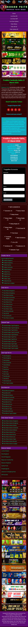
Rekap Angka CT (8, 219)
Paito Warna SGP (22, 616)
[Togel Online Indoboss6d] (14, 489)
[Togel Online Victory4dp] (14, 496)
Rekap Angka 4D (8, 228)
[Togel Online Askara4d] (14, 515)
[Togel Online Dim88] (14, 41)
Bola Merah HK (6, 393)
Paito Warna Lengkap (8, 318)
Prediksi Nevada (7, 280)
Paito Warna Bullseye (8, 299)
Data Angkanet (5, 454)
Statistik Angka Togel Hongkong (11, 327)
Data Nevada (6, 376)
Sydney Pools (4, 465)
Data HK (5, 618)
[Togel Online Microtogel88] (14, 483)
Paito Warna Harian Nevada (10, 441)
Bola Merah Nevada (8, 411)
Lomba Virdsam (5, 451)
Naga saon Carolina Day (7, 459)
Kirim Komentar (8, 199)
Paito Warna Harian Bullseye (10, 430)
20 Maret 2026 (6, 84)
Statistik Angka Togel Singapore (11, 325)
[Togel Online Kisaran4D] (14, 54)
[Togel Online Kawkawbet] (14, 502)
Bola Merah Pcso (7, 402)
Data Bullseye (6, 364)
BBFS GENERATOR (14, 207)
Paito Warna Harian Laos (9, 436)
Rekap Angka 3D (21, 219)
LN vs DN (14, 242)
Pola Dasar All (21, 228)
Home (14, 13)
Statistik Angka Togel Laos (9, 341)
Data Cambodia (7, 362)
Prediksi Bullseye (7, 269)
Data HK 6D (6, 378)
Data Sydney (6, 360)
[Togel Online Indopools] (14, 594)
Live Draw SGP (14, 18)
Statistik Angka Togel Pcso (9, 336)
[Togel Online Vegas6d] (14, 509)
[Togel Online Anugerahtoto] (14, 575)
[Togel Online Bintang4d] (14, 522)
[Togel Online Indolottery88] (14, 581)
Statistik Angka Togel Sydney (10, 330)
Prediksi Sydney (7, 265)
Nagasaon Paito (5, 87)
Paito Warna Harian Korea (9, 434)
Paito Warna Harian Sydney (10, 425)
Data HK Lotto (6, 622)
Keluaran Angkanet (6, 462)
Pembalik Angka (8, 237)
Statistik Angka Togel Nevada (10, 346)
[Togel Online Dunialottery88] (14, 568)
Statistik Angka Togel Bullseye (10, 334)
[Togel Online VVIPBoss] (14, 34)
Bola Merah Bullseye (8, 399)
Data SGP (9, 618)
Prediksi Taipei (6, 278)
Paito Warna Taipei (8, 308)
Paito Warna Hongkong (9, 293)
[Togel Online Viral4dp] (14, 74)
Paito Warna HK (5, 616)
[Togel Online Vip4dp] (14, 562)
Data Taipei (6, 374)
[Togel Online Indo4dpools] (14, 548)
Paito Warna (14, 24)
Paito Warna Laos (7, 306)
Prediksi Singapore (8, 260)
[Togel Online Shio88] (14, 601)
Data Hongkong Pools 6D (7, 258)
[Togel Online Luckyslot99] (14, 555)
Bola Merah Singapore (8, 390)
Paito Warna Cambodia (9, 297)
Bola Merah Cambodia (8, 397)
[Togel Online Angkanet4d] (14, 588)
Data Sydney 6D (7, 380)
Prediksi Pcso (6, 271)
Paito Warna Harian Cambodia (10, 427)
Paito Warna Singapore (9, 290)
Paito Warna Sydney (8, 295)
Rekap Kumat (14, 214)
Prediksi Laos (6, 276)
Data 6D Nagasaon (6, 456)
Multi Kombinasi (20, 237)
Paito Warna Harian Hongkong (10, 423)
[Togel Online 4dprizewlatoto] (14, 535)
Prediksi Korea (6, 274)
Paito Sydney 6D (14, 29)
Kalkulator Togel (14, 249)
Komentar (14, 84)
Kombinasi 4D (8, 246)
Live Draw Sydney (14, 21)
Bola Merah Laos (7, 406)
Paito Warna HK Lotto (21, 621)
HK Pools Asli (4, 474)
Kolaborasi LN (21, 246)
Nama (4, 186)
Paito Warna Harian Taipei (9, 439)
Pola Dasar (15, 233)
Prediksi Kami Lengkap (8, 283)
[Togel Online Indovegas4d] (14, 608)
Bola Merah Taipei (7, 408)
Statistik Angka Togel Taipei (10, 343)
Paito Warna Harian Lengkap (10, 443)
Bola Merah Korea (7, 404)
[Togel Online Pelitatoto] (14, 67)
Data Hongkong (7, 358)
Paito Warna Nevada (8, 311)
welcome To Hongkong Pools (8, 471)
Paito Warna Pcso (7, 302)
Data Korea (6, 369)
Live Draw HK (14, 16)
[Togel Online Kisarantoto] (14, 61)
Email (4, 193)
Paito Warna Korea (7, 304)
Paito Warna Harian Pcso (9, 432)
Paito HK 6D (14, 26)
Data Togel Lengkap (8, 383)
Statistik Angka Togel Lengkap (10, 348)
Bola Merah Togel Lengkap (9, 413)
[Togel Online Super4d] (14, 48)
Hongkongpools (5, 468)
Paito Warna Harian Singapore (10, 421)
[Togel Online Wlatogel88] (14, 529)
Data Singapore (7, 355)
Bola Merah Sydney (8, 395)
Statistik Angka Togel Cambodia (11, 332)
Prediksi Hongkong (7, 262)
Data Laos (5, 371)
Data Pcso (5, 367)
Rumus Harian (21, 211)
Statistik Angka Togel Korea (10, 339)
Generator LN (8, 211)
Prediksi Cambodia (8, 267)
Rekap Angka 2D (14, 223)
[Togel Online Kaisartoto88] (14, 542)
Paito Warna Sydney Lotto (10, 621)
